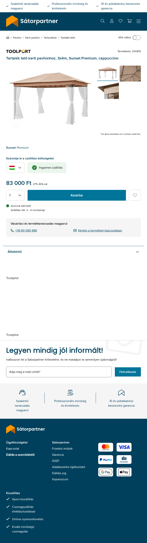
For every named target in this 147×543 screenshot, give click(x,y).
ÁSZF (55, 461)
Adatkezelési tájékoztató (68, 467)
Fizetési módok (62, 448)
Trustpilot (12, 278)
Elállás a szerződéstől (20, 454)
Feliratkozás (127, 372)
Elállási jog (59, 473)
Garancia (58, 454)
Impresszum (60, 479)
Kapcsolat (12, 448)
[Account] (111, 21)
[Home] (8, 37)
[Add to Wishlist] (135, 195)
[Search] (102, 21)
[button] (129, 21)
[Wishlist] (120, 22)
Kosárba (77, 195)
